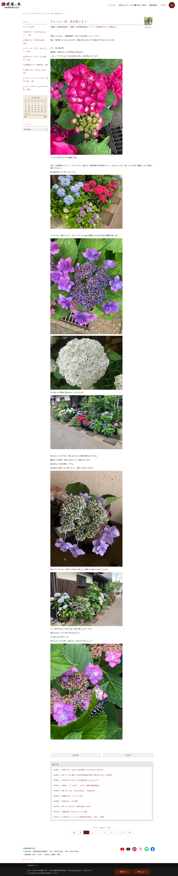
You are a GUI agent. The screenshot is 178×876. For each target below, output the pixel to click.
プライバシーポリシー (74, 870)
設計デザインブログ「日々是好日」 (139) (34, 58)
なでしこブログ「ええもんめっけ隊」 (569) (35, 87)
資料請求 (153, 5)
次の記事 (128, 755)
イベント (112, 5)
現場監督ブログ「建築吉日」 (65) (36, 65)
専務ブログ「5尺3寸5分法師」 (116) (34, 41)
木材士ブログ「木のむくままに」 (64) (35, 71)
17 (29, 109)
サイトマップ (29, 859)
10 (29, 107)
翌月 (45, 117)
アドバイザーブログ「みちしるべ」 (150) (34, 49)
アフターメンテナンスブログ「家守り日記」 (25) (35, 79)
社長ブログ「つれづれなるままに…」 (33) (34, 33)
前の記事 (75, 755)
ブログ (163, 5)
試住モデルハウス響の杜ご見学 (132, 5)
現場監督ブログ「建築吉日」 (107, 27)
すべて (92, 27)
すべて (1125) (29, 27)
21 (42, 109)
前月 (25, 117)
